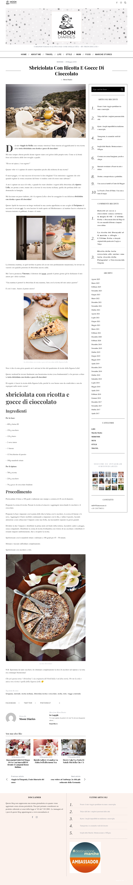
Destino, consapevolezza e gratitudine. (110, 176)
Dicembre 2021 (96, 302)
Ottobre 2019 (95, 352)
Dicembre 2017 (96, 402)
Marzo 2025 (95, 283)
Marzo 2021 (95, 329)
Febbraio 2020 (96, 340)
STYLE (94, 444)
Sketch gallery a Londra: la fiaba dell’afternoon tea (46, 761)
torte (65, 693)
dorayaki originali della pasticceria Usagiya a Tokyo (109, 241)
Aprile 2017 (95, 413)
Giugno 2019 (95, 356)
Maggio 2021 (95, 325)
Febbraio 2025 (96, 287)
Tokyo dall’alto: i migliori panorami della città (95, 811)
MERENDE (60, 62)
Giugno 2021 (95, 321)
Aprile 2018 (95, 390)
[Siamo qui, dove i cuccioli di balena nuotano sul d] (101, 487)
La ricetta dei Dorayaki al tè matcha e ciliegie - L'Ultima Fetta (110, 235)
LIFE (93, 429)
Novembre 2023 (96, 291)
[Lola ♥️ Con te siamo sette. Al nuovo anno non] (95, 481)
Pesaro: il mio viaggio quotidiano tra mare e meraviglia (98, 804)
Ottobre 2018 (95, 375)
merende (17, 693)
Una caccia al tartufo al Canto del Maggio (111, 183)
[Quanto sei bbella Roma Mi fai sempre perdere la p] (108, 481)
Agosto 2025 (95, 279)
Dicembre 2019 (96, 344)
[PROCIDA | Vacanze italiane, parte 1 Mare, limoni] (114, 487)
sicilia (60, 693)
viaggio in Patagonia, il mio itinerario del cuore (27, 779)
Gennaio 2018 (96, 398)
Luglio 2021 (95, 317)
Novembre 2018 (96, 371)
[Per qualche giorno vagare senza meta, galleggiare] (121, 474)
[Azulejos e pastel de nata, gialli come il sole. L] (108, 474)
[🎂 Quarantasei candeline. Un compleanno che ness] (101, 481)
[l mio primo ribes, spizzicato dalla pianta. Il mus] (121, 487)
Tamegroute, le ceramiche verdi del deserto (94, 826)
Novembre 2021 (96, 306)
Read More (53, 724)
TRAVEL (94, 448)
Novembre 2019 (96, 348)
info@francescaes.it (98, 505)
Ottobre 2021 (95, 310)
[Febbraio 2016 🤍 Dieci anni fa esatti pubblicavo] (114, 474)
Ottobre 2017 (95, 409)
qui (21, 208)
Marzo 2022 (95, 298)
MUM (93, 440)
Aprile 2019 (95, 363)
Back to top (120, 880)
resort (44, 273)
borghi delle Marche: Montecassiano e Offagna (95, 833)
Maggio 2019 (95, 360)
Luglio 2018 (95, 383)
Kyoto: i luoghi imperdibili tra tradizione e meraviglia (97, 818)
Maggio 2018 (95, 386)
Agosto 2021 (95, 314)
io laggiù (53, 715)
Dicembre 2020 (96, 337)
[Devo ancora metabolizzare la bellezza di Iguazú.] (95, 487)
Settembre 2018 (96, 379)
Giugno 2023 (95, 294)
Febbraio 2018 (96, 394)
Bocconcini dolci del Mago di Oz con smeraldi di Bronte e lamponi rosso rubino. (18, 763)
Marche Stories (96, 433)
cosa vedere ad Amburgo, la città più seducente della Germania (65, 779)
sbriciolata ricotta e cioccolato (45, 693)
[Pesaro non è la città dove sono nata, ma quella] (121, 481)
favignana (9, 693)
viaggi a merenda (74, 693)
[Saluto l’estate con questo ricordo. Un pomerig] (114, 481)
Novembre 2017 (96, 406)
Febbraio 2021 (96, 333)
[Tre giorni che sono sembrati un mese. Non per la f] (101, 474)
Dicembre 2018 (96, 367)
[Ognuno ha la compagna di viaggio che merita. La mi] (95, 474)
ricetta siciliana (27, 693)
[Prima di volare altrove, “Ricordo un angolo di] (108, 487)
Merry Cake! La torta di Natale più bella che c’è (73, 761)
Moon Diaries (67, 79)
